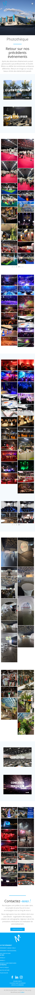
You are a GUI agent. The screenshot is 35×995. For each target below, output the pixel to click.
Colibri (22, 992)
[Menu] (32, 3)
